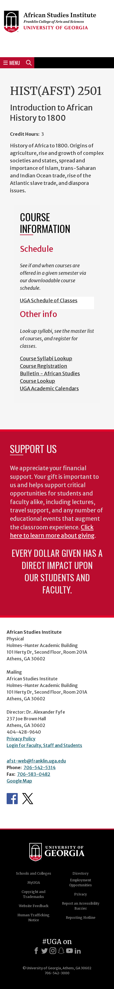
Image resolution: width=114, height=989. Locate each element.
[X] (44, 950)
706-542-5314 (40, 767)
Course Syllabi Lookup (46, 358)
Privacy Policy (21, 738)
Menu (14, 62)
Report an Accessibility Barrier (80, 905)
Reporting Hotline (80, 917)
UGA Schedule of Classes (48, 300)
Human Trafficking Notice (33, 917)
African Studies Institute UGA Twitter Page (27, 798)
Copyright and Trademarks (33, 894)
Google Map (19, 781)
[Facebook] (36, 950)
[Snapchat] (61, 950)
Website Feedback (33, 906)
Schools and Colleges (33, 873)
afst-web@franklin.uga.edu (36, 761)
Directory (80, 873)
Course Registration (43, 366)
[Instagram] (53, 950)
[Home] (57, 28)
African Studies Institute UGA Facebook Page (12, 798)
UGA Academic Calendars (49, 388)
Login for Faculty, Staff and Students (44, 745)
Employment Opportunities (80, 882)
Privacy (80, 894)
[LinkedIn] (77, 950)
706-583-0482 (33, 774)
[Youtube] (69, 950)
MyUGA (33, 882)
